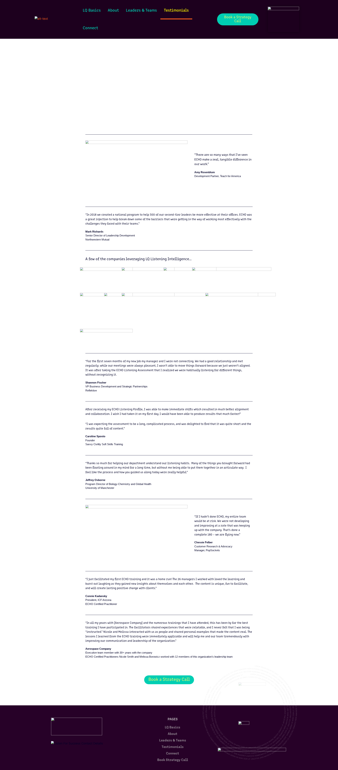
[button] (136, 169)
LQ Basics (92, 10)
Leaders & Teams (141, 10)
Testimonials (176, 10)
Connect (90, 28)
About (113, 10)
